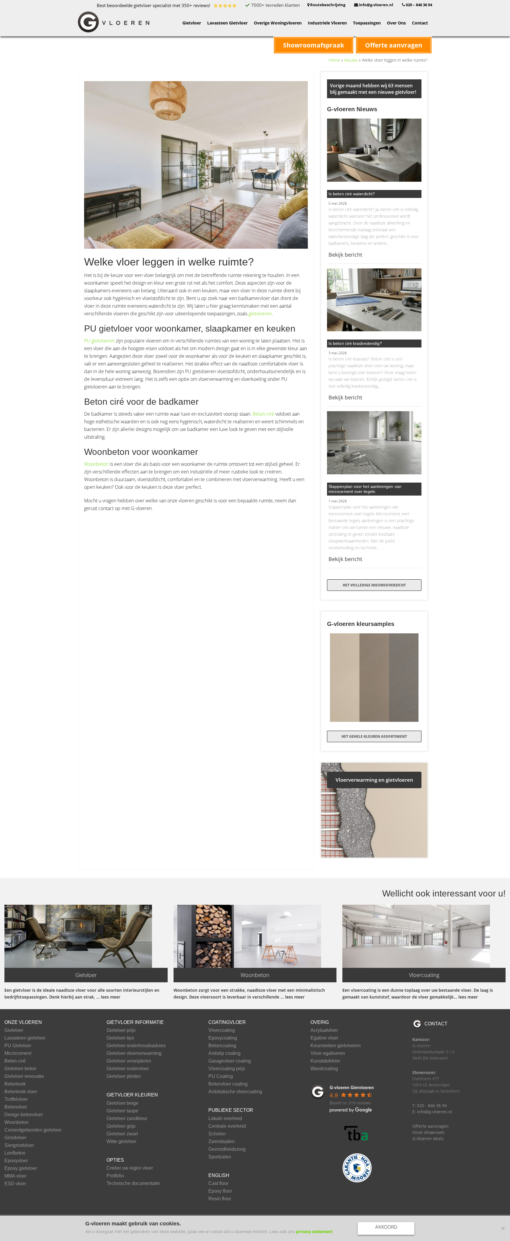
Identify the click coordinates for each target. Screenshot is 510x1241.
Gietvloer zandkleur (127, 1118)
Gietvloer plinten (124, 1076)
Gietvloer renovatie (24, 1076)
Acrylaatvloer (324, 1030)
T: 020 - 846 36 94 (429, 1105)
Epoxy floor (220, 1191)
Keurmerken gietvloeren (335, 1045)
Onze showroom (428, 1132)
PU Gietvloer (17, 1045)
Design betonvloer (23, 1114)
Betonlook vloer (20, 1091)
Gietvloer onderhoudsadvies (136, 1045)
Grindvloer (15, 1137)
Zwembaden (221, 1141)
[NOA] (357, 1168)
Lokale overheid (225, 1118)
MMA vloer (15, 1176)
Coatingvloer (227, 1022)
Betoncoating (222, 1045)
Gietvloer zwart (122, 1134)
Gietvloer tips (120, 1038)
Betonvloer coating (228, 1084)
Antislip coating (224, 1053)
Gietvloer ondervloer (128, 1068)
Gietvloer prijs (121, 1030)
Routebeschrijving (327, 4)
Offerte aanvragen (393, 45)
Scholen (217, 1134)
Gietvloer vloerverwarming (134, 1053)
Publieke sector (230, 1110)
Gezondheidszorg (227, 1149)
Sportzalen (219, 1157)
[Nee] (503, 1228)
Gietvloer (13, 1030)
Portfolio (115, 1175)
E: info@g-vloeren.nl (432, 1111)
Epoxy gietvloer (20, 1168)
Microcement (17, 1053)
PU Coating (220, 1076)
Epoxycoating (222, 1038)
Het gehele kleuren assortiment (374, 736)
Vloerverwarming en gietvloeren (374, 779)
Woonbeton (96, 464)
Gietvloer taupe (122, 1111)
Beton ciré (263, 414)
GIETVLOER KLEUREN (132, 1094)
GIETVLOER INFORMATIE (135, 1022)
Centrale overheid (227, 1126)
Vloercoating (221, 1030)
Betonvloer (15, 1107)
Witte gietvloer (121, 1141)
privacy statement (314, 1231)
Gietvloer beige (122, 1103)
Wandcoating (324, 1068)
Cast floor (218, 1183)
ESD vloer (15, 1183)
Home (334, 60)
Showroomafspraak (313, 45)
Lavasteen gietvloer (24, 1038)
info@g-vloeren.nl (375, 4)
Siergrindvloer (19, 1145)
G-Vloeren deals (428, 1138)
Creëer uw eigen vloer (130, 1168)
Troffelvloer (16, 1099)
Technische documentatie (133, 1183)
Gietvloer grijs (121, 1126)
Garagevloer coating (229, 1061)
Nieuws (351, 60)
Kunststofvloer (325, 1061)
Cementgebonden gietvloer (32, 1130)
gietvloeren (260, 313)
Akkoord (386, 1227)
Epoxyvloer (16, 1160)
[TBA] (357, 1133)
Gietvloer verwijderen (129, 1061)
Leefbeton (14, 1153)
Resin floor (219, 1198)
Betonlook (15, 1084)
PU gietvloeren (99, 340)
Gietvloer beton (20, 1068)
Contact (435, 1023)
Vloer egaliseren (327, 1053)
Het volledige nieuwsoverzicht (374, 585)
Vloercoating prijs (226, 1068)
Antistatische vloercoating (235, 1091)
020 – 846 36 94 (418, 4)
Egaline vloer (324, 1038)
